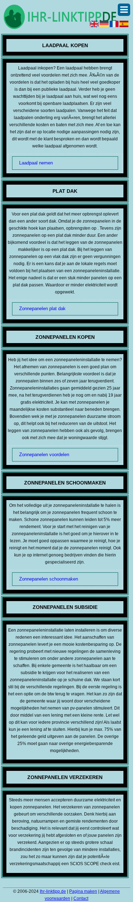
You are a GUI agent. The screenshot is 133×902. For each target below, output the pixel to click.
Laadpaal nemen (36, 163)
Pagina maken (83, 891)
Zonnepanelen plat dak (42, 308)
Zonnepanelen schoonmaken (48, 579)
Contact (80, 898)
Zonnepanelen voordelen (44, 454)
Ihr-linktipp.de (53, 891)
